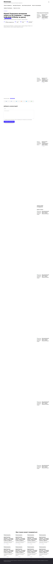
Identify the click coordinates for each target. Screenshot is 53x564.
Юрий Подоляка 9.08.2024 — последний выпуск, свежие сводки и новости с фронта (45, 16)
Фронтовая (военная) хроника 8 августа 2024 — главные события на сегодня (45, 276)
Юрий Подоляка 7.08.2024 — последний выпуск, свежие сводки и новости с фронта (45, 80)
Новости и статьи (16, 8)
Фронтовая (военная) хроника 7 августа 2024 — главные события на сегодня (45, 339)
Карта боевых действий (26, 5)
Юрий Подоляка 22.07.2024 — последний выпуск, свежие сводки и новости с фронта (32, 551)
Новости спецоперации (36, 5)
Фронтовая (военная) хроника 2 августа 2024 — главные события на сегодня (45, 466)
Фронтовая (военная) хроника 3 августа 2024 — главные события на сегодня (45, 403)
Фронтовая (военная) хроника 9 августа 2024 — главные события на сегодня (45, 212)
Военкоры (7, 1)
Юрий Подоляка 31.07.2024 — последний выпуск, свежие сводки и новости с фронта (8, 551)
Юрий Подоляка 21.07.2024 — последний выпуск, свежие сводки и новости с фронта (44, 551)
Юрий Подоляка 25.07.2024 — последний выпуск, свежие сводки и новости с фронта (20, 551)
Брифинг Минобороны (8, 8)
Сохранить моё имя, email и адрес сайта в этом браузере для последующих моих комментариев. (18, 119)
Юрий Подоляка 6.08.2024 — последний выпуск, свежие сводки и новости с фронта (45, 143)
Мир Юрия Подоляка (17, 5)
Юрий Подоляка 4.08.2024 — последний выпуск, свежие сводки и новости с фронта (44, 539)
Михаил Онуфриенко (8, 5)
